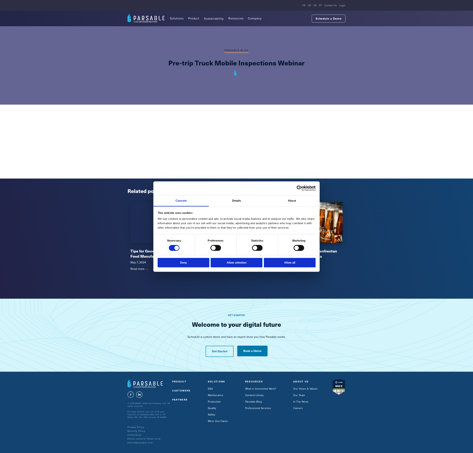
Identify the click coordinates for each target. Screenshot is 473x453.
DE (309, 5)
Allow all (289, 262)
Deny (183, 262)
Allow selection (236, 262)
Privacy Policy (135, 427)
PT (320, 5)
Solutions (177, 18)
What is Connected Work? (260, 389)
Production (214, 402)
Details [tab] (236, 200)
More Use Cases (218, 421)
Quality (212, 408)
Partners (180, 399)
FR (303, 5)
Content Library (254, 395)
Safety (211, 415)
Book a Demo (252, 351)
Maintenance (215, 395)
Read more (139, 269)
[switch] (215, 248)
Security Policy (136, 431)
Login (342, 5)
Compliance (134, 435)
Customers (181, 390)
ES (315, 5)
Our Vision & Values (305, 389)
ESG (210, 389)
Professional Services (258, 408)
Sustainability (214, 18)
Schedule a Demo (329, 18)
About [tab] (292, 200)
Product (194, 18)
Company (255, 18)
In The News (301, 402)
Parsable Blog (236, 50)
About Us (301, 381)
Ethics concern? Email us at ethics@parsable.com (144, 440)
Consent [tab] (181, 200)
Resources (236, 18)
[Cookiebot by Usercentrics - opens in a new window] (299, 188)
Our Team (299, 395)
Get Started (219, 351)
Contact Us (330, 5)
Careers (298, 408)
